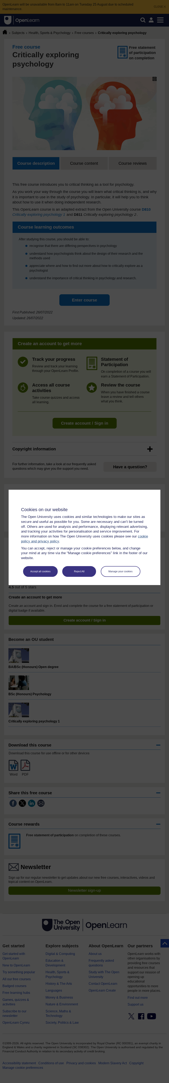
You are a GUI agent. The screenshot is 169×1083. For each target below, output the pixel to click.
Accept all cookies (40, 571)
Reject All (79, 571)
